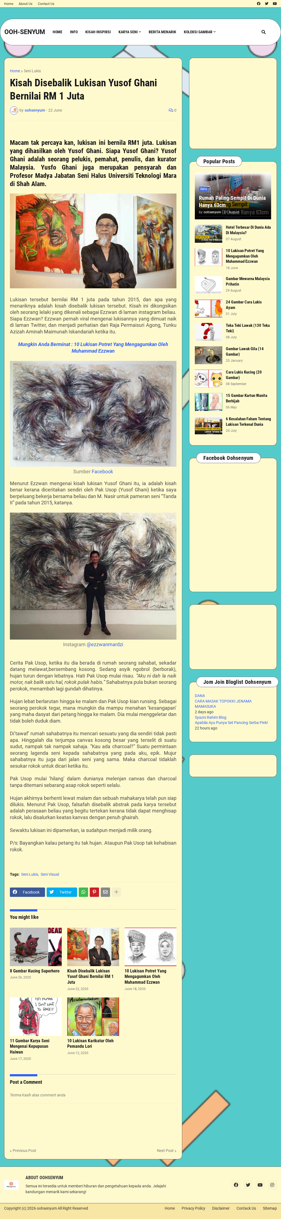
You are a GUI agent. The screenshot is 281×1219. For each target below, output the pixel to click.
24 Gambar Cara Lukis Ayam (244, 305)
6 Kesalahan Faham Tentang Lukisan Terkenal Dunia (248, 421)
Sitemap (270, 1208)
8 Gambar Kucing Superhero (35, 971)
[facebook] (258, 4)
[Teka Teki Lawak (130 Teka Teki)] (208, 332)
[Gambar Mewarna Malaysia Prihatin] (208, 285)
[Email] (105, 892)
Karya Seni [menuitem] (128, 32)
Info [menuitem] (74, 32)
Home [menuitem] (57, 32)
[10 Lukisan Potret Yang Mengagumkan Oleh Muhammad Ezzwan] (150, 947)
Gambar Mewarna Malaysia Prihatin (248, 281)
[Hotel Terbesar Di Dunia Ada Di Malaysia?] (208, 234)
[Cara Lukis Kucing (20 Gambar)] (208, 379)
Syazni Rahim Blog (210, 717)
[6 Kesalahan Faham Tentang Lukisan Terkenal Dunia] (208, 425)
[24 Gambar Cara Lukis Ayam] (208, 308)
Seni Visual (50, 874)
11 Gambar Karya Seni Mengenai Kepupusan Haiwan (29, 1046)
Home (8, 4)
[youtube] (275, 4)
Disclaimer (221, 1208)
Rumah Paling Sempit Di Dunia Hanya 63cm (232, 201)
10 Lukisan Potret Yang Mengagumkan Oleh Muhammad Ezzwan (145, 976)
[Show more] (116, 892)
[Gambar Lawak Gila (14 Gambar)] (208, 355)
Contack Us (246, 1208)
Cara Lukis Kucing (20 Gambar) (244, 375)
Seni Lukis (32, 71)
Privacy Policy (193, 1208)
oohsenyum (47, 1208)
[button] (264, 32)
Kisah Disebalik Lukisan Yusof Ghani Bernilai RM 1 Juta (90, 976)
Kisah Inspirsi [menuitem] (98, 32)
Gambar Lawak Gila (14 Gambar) (245, 351)
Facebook (102, 471)
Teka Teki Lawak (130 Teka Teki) (248, 328)
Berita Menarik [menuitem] (162, 32)
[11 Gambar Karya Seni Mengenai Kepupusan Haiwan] (36, 1016)
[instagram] (272, 1185)
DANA (200, 695)
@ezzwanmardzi (105, 644)
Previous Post (24, 1150)
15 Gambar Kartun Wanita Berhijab (246, 398)
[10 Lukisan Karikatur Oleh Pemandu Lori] (93, 1016)
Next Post (165, 1150)
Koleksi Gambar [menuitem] (198, 32)
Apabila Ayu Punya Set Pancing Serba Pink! (231, 722)
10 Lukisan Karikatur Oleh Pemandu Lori (90, 1043)
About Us (25, 4)
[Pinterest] (94, 892)
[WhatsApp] (83, 892)
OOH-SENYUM (24, 32)
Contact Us (46, 4)
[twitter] (266, 4)
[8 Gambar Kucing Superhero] (36, 947)
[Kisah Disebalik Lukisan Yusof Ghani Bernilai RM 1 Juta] (93, 947)
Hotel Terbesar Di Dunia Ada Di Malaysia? (248, 230)
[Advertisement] (233, 103)
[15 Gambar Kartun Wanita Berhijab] (208, 402)
